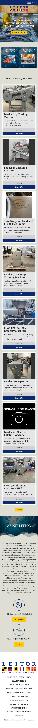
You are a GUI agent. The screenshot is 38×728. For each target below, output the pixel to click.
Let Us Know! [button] (19, 619)
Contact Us (19, 134)
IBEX (29, 693)
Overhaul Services (14, 689)
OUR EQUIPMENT (19, 33)
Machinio (30, 720)
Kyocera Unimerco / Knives (19, 712)
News (28, 677)
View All (19, 510)
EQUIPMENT (12, 677)
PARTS (21, 677)
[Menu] (29, 3)
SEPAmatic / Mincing (19, 704)
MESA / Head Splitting (19, 700)
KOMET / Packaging (19, 696)
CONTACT (19, 716)
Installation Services (19, 685)
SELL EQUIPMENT (19, 681)
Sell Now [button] (19, 644)
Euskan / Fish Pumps (16, 693)
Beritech (28, 689)
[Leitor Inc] (19, 667)
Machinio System (11, 720)
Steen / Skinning (19, 708)
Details (19, 130)
